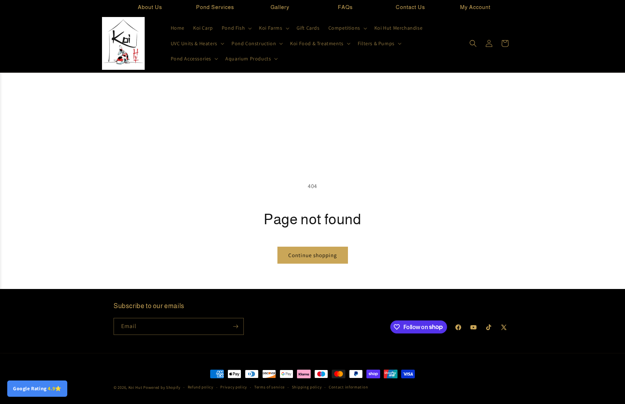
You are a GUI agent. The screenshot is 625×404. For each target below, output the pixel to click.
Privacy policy (233, 387)
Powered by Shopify (161, 387)
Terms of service (269, 387)
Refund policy (200, 387)
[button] (236, 27)
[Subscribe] (235, 326)
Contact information (348, 387)
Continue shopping (312, 255)
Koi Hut (135, 387)
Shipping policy (307, 387)
